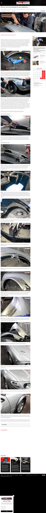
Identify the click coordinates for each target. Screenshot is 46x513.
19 (37, 76)
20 (39, 76)
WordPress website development (5, 476)
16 (44, 74)
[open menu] (44, 3)
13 (39, 74)
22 (42, 76)
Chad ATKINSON (4, 424)
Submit (7, 511)
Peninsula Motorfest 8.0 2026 (38, 83)
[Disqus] (15, 442)
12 (37, 74)
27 (39, 78)
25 (35, 78)
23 (44, 76)
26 (37, 78)
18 (35, 76)
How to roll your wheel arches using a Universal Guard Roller (13, 111)
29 (42, 78)
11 (35, 74)
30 (44, 78)
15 (42, 74)
